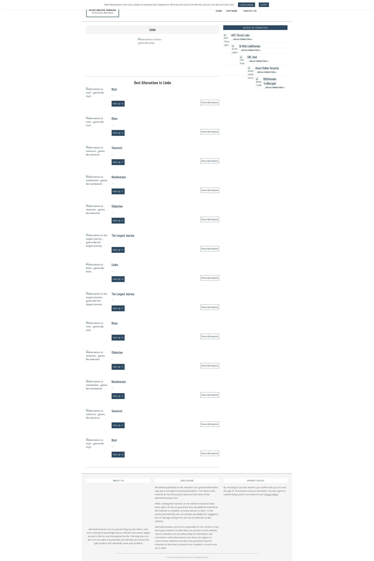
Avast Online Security (267, 68)
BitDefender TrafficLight (270, 81)
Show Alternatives (209, 102)
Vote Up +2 (118, 103)
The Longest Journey (123, 235)
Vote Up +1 (118, 162)
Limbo (115, 264)
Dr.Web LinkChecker (250, 46)
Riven (114, 118)
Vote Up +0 (118, 279)
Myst (114, 89)
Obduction (117, 206)
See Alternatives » (242, 39)
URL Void (252, 57)
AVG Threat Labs (240, 35)
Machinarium (119, 177)
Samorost (117, 147)
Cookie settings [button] (246, 4)
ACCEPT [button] (263, 4)
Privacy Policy (271, 494)
